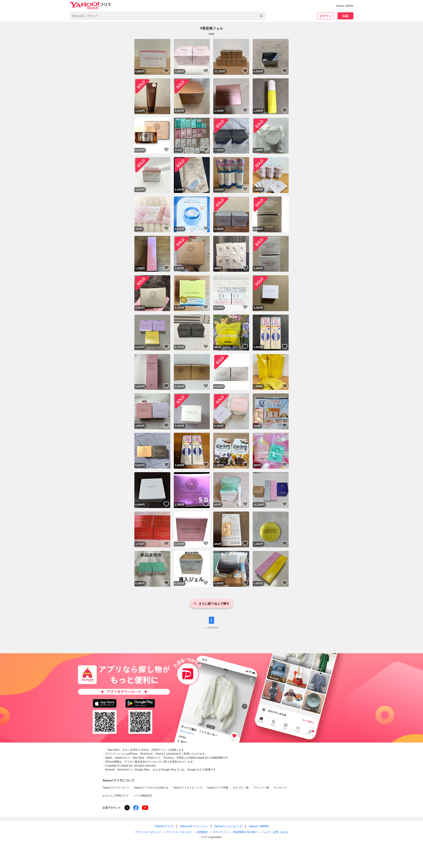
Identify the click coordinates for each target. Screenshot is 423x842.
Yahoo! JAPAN (344, 5)
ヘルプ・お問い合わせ (275, 832)
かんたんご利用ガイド (115, 795)
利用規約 (202, 832)
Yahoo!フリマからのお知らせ (151, 787)
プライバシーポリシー (148, 832)
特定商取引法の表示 (245, 832)
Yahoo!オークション (194, 826)
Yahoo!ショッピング (228, 826)
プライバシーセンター (179, 832)
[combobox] (168, 15)
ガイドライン (220, 832)
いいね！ (166, 71)
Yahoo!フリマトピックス (187, 787)
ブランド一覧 (261, 787)
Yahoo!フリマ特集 (217, 787)
